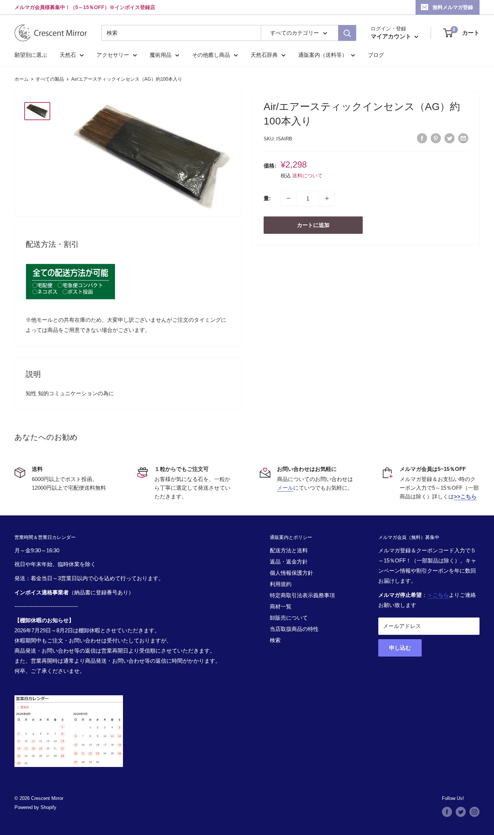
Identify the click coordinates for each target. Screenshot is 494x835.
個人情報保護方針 (291, 573)
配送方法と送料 (289, 550)
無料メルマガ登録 (453, 7)
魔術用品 (160, 55)
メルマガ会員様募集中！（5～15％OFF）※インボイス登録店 (84, 7)
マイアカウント (392, 36)
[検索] (347, 33)
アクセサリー (113, 55)
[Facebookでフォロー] (447, 812)
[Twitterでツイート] (449, 138)
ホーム (21, 79)
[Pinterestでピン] (436, 138)
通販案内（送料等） (322, 55)
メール (285, 488)
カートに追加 (313, 225)
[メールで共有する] (463, 138)
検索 (275, 640)
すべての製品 (50, 79)
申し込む (400, 648)
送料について (307, 175)
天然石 (68, 55)
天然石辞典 (264, 55)
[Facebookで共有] (422, 138)
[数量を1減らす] (288, 198)
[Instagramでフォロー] (474, 812)
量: (267, 198)
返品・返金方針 (289, 561)
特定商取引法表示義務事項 (302, 595)
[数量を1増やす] (327, 198)
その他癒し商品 (211, 55)
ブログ (376, 55)
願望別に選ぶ (30, 55)
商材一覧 (280, 606)
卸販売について (289, 618)
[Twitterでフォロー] (461, 812)
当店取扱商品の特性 (294, 629)
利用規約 (280, 584)
